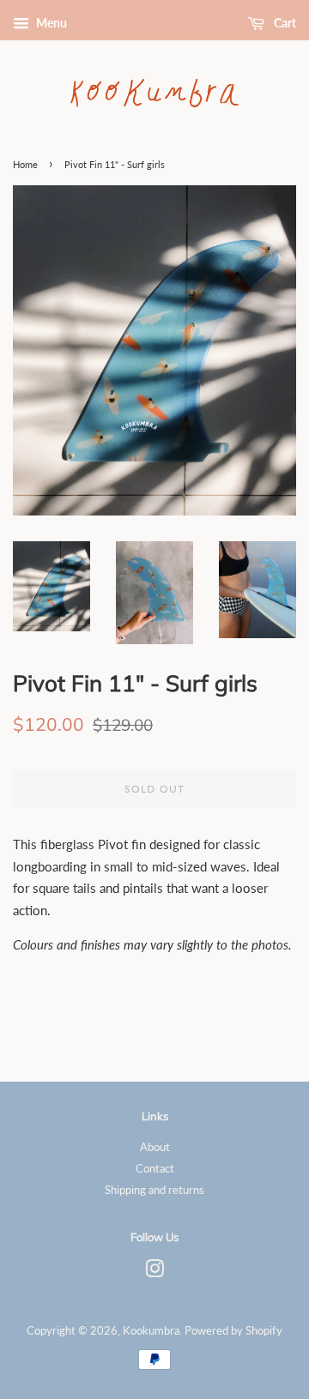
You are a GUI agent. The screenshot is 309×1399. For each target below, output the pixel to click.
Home (25, 164)
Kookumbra (151, 1330)
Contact (155, 1168)
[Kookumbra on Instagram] (154, 1272)
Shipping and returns (154, 1190)
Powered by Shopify (233, 1330)
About (155, 1147)
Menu (50, 22)
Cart (283, 22)
